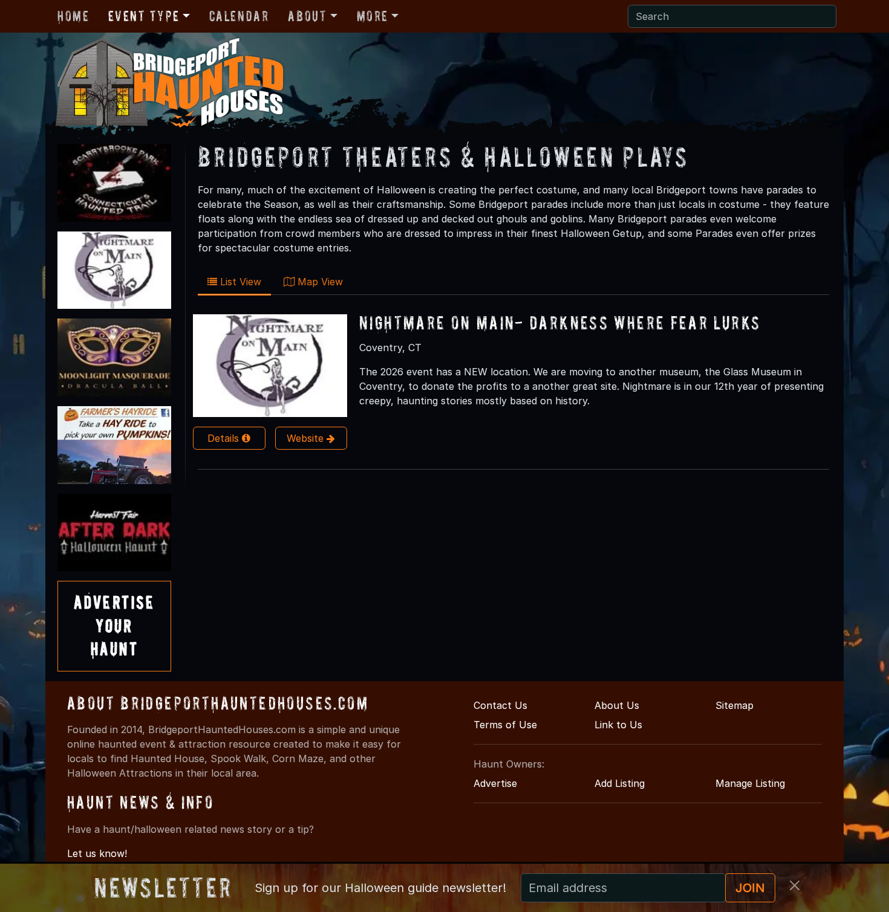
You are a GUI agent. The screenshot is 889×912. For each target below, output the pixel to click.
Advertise (495, 783)
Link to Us (618, 725)
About (307, 16)
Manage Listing (750, 783)
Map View (319, 282)
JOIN (750, 888)
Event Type (143, 16)
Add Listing (619, 783)
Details (224, 438)
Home (73, 16)
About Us (616, 705)
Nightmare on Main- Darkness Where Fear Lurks (559, 322)
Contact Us (500, 705)
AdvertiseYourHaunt (114, 625)
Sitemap (734, 705)
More (372, 16)
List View (239, 282)
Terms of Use (505, 725)
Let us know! (97, 853)
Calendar (239, 16)
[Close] (794, 885)
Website (307, 438)
